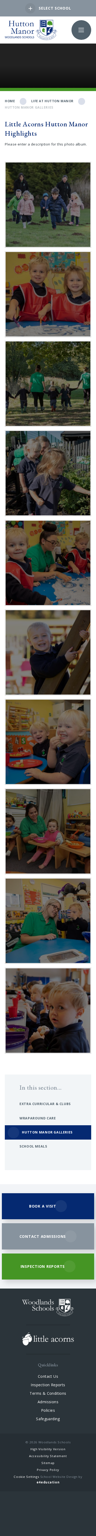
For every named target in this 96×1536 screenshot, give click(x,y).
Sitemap (48, 1463)
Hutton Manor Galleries (29, 107)
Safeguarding (48, 1418)
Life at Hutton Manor (52, 101)
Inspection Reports (48, 1384)
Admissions (48, 1401)
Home (10, 101)
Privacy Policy (48, 1470)
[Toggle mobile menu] (81, 30)
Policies (48, 1410)
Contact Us (48, 1376)
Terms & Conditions (48, 1393)
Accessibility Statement (48, 1456)
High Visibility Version (47, 1449)
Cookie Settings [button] (26, 1477)
